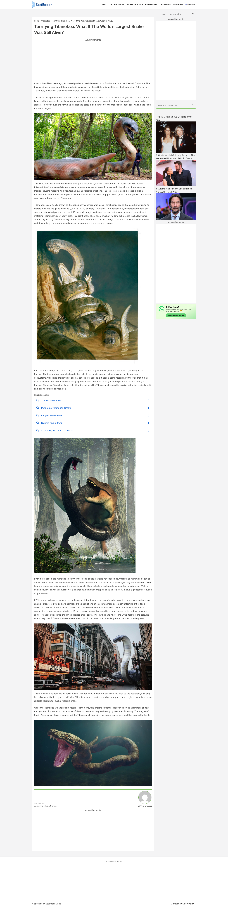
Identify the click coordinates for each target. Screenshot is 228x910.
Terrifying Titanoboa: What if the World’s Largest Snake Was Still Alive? (82, 21)
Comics (103, 4)
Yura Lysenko (146, 806)
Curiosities (119, 4)
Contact (175, 903)
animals (46, 806)
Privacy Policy (187, 903)
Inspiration (166, 4)
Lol (110, 4)
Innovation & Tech (135, 4)
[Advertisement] (93, 59)
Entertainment (151, 4)
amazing (39, 806)
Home (36, 21)
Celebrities (178, 4)
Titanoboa (54, 806)
